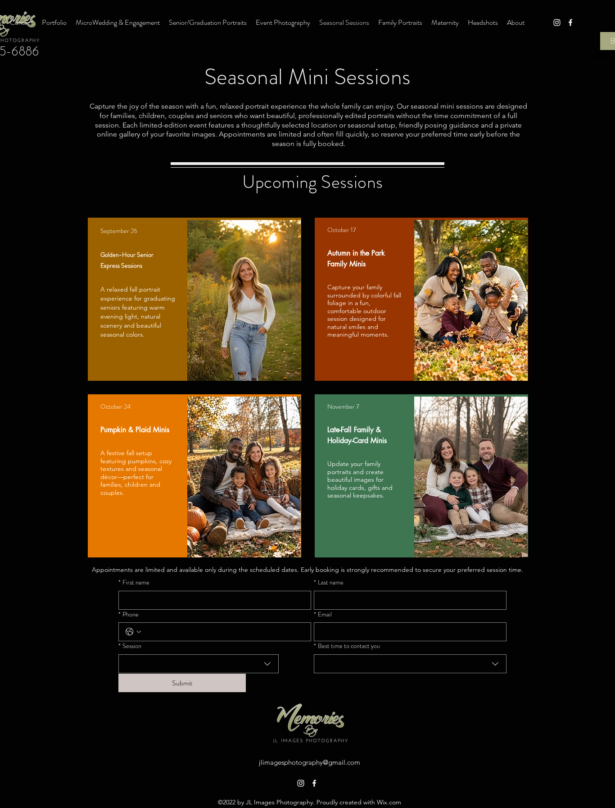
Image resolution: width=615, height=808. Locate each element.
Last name (329, 582)
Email (323, 614)
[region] (194, 299)
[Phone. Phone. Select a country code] (133, 631)
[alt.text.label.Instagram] (556, 22)
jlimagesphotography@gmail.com (309, 762)
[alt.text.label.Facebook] (570, 22)
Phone (128, 614)
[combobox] (198, 663)
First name (133, 582)
